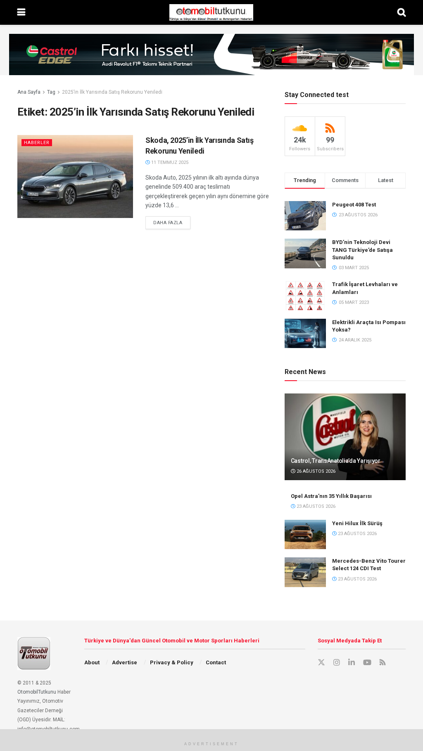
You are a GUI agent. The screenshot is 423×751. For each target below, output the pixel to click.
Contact (216, 662)
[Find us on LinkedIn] (351, 663)
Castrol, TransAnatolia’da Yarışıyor (335, 460)
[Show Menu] (21, 12)
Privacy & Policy (171, 662)
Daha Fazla (171, 222)
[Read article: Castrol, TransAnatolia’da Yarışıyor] (345, 436)
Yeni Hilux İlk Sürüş (357, 523)
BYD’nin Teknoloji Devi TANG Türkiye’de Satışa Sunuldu (362, 249)
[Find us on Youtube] (367, 663)
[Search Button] (401, 12)
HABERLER (37, 142)
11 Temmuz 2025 (169, 162)
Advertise (124, 662)
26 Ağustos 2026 (315, 471)
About (92, 662)
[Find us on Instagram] (336, 663)
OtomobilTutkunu (36, 692)
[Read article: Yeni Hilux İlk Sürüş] (305, 535)
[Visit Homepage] (211, 12)
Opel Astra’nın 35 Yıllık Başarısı (331, 496)
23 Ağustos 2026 (315, 506)
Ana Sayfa (28, 92)
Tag (51, 92)
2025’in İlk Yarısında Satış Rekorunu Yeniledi (112, 92)
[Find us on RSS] (382, 663)
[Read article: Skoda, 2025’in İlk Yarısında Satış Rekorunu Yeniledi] (75, 176)
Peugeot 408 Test (354, 204)
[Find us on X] (321, 663)
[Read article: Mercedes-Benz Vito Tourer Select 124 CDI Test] (305, 572)
